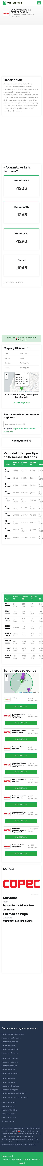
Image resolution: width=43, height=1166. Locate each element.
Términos (35, 1159)
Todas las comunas (8, 1121)
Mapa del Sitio (16, 1159)
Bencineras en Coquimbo (10, 1049)
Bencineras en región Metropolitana (13, 1093)
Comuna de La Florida (9, 1102)
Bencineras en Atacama (10, 1042)
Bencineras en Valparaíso (10, 1058)
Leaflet (20, 391)
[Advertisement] (21, 52)
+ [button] (6, 374)
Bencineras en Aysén (9, 1045)
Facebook (22, 1163)
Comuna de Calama (8, 1114)
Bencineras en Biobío (8, 1082)
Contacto (6, 1159)
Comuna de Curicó (8, 1106)
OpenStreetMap (28, 391)
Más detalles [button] (21, 706)
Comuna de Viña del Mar (9, 1110)
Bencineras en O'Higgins (9, 1073)
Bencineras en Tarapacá (10, 1090)
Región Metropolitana (20, 429)
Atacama (32, 429)
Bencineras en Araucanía (10, 1062)
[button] (39, 2)
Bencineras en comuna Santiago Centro (15, 1097)
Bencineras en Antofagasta (11, 1038)
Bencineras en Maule (8, 1069)
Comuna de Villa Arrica (9, 1117)
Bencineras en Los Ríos (9, 1066)
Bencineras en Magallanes (10, 1086)
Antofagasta (21, 340)
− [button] (6, 377)
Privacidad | (27, 1159)
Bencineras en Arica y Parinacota (13, 1034)
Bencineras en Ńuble (8, 1078)
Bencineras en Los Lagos (10, 1053)
